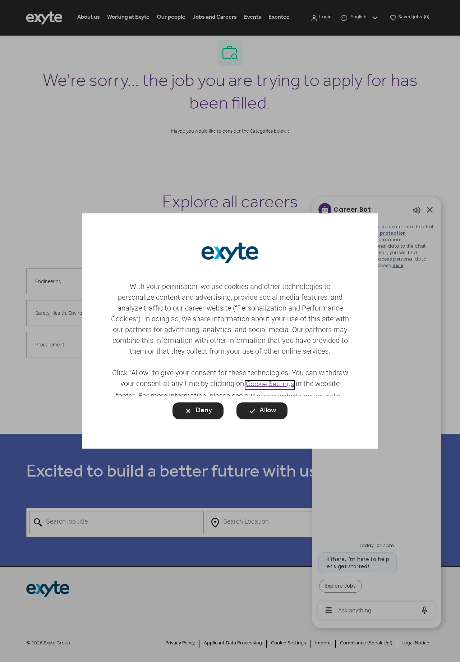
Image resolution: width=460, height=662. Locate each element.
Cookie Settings (270, 385)
